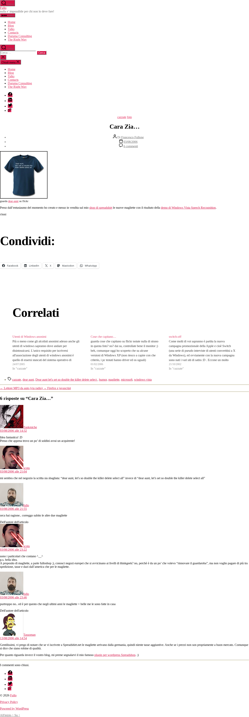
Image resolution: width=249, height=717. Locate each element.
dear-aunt (13, 201)
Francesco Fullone (132, 137)
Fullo (3, 8)
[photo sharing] (23, 197)
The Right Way (17, 39)
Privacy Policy (9, 702)
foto (129, 117)
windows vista (143, 379)
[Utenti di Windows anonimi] (46, 352)
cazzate (121, 117)
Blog (11, 25)
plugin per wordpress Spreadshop (114, 655)
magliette (113, 379)
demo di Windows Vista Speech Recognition (188, 207)
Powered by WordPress (14, 708)
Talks (11, 29)
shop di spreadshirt (100, 207)
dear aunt (28, 379)
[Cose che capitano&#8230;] (124, 352)
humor (103, 379)
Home (11, 22)
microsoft (126, 379)
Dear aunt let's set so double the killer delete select (66, 379)
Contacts (13, 32)
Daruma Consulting (20, 36)
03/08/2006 (131, 141)
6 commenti (131, 146)
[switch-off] (203, 352)
